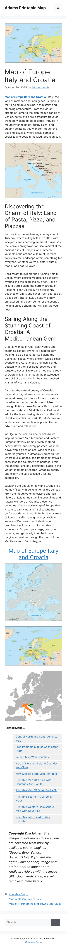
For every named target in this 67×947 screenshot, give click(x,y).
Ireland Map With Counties (32, 757)
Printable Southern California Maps (34, 798)
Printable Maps (18, 894)
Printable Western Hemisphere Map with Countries (35, 809)
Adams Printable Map (25, 7)
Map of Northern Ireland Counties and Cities (37, 765)
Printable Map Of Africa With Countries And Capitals (33, 782)
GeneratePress (33, 942)
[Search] (55, 922)
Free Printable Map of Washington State (37, 748)
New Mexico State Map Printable (36, 773)
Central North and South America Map (36, 738)
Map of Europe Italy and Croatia (25, 97)
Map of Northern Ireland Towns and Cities (35, 903)
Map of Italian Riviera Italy (25, 899)
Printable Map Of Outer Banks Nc (36, 790)
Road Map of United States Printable (33, 819)
